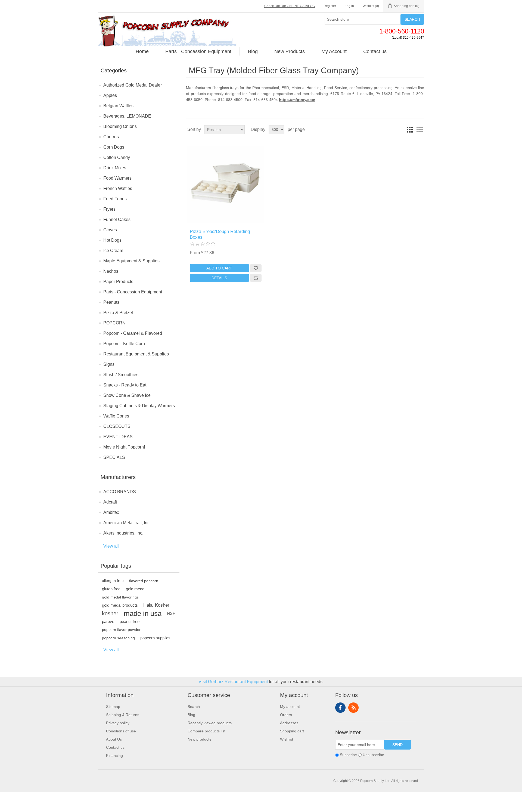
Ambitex (111, 512)
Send (397, 744)
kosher (110, 613)
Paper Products (118, 281)
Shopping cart (292, 731)
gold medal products (120, 605)
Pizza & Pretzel (118, 312)
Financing (114, 755)
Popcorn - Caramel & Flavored (132, 333)
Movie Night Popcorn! (124, 447)
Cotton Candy (116, 157)
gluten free (111, 589)
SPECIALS (114, 457)
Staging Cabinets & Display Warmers (139, 405)
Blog (191, 715)
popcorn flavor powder (121, 630)
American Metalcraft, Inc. (127, 522)
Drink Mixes (114, 167)
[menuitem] (142, 51)
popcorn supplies (155, 638)
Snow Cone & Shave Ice (127, 395)
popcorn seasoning (118, 638)
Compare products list (206, 731)
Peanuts (111, 302)
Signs (108, 364)
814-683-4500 (231, 99)
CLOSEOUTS (116, 426)
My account (290, 706)
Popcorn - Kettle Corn (124, 343)
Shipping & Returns (122, 715)
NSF (171, 613)
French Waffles (117, 188)
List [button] (419, 129)
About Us (114, 739)
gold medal (135, 589)
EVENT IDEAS (118, 436)
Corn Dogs (113, 147)
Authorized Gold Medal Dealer (132, 85)
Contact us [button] (375, 51)
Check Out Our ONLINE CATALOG (289, 6)
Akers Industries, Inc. (123, 533)
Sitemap (113, 706)
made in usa (142, 613)
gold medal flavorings (120, 597)
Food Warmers (117, 178)
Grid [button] (409, 129)
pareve (108, 621)
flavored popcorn (143, 581)
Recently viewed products (210, 723)
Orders (286, 715)
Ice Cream (113, 250)
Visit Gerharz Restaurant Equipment (233, 681)
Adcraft (110, 502)
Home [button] (142, 51)
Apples (110, 95)
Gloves (110, 230)
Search (412, 19)
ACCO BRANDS (119, 491)
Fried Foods (115, 199)
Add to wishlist (256, 268)
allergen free (113, 581)
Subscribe (348, 755)
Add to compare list (256, 278)
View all (111, 546)
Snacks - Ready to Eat (124, 385)
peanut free (129, 621)
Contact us (115, 747)
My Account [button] (334, 51)
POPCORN (114, 323)
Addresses (289, 723)
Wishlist (286, 739)
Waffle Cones (116, 416)
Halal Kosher (156, 605)
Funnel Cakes (116, 219)
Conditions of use (121, 731)
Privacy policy (117, 723)
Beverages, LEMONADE (127, 116)
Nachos (110, 271)
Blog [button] (253, 51)
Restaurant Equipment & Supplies (136, 354)
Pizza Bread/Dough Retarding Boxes (220, 234)
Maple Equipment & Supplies (131, 261)
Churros (111, 136)
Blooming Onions (120, 126)
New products (199, 739)
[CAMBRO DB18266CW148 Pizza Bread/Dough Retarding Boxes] (225, 184)
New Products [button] (289, 51)
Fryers (109, 209)
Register (330, 6)
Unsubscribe (373, 755)
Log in (349, 6)
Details (219, 278)
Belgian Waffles (118, 105)
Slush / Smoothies (120, 374)
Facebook (340, 707)
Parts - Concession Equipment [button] (198, 51)
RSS (353, 707)
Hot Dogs (112, 240)
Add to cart (219, 268)
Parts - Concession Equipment (132, 292)
